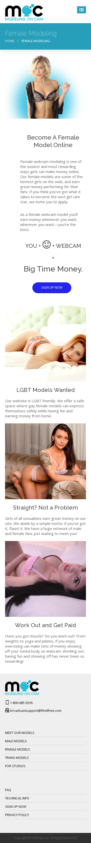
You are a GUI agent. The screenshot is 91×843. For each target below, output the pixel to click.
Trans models (17, 757)
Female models (17, 749)
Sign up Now (15, 806)
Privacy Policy (17, 815)
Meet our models (19, 732)
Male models (16, 741)
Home (9, 41)
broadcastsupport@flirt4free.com (35, 710)
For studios (15, 766)
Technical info (17, 798)
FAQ (8, 790)
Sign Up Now (51, 287)
